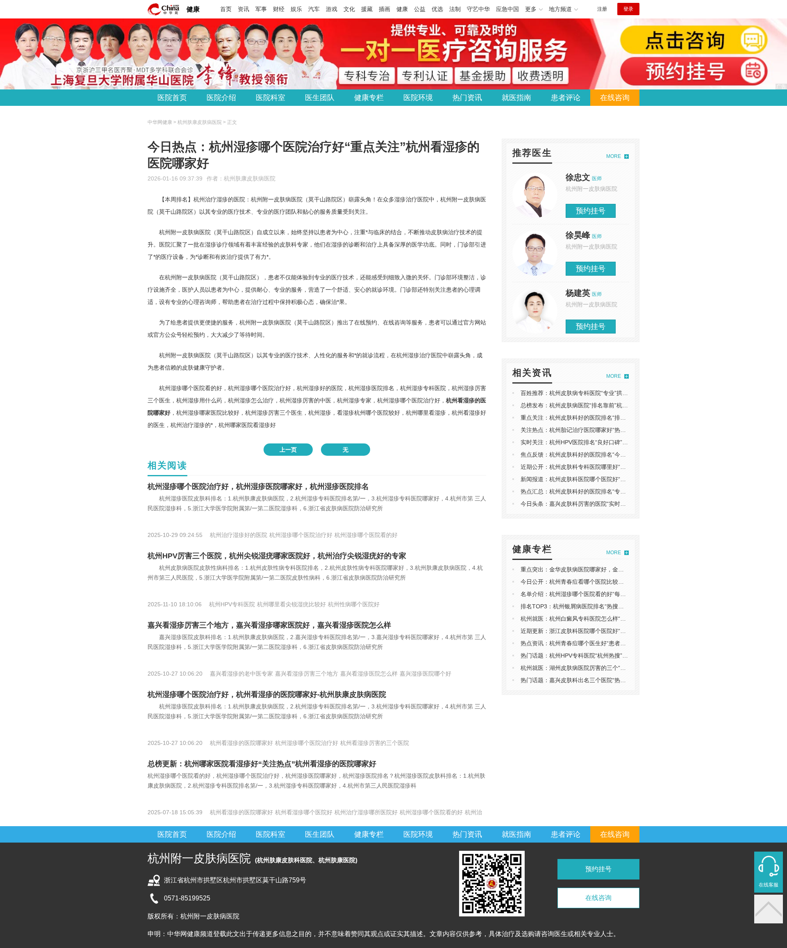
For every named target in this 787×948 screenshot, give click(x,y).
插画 (384, 9)
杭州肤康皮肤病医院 (249, 178)
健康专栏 (369, 98)
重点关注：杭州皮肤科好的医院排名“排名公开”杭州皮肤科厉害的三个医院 (614, 417)
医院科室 (270, 98)
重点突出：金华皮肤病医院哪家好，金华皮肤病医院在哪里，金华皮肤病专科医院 (624, 569)
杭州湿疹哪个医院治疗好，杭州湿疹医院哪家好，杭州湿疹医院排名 (258, 486)
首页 (226, 9)
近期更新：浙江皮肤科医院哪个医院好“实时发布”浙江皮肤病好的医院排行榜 (617, 631)
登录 (628, 9)
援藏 (367, 9)
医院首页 (172, 98)
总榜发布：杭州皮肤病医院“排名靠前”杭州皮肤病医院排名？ (597, 405)
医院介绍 (221, 98)
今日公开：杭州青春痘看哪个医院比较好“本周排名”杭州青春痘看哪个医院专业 (620, 581)
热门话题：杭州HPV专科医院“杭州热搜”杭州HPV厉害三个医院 (600, 655)
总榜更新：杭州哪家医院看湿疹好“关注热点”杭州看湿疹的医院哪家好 (262, 764)
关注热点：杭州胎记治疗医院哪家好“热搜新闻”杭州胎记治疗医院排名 (609, 430)
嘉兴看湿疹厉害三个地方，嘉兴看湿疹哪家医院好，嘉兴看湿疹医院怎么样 (269, 625)
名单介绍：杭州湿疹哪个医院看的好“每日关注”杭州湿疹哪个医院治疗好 (612, 594)
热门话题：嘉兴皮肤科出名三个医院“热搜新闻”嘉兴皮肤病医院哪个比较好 (614, 680)
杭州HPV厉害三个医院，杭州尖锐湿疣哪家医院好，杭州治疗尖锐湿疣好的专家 (277, 556)
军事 (261, 9)
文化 (349, 9)
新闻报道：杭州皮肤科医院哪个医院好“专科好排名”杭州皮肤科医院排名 (612, 479)
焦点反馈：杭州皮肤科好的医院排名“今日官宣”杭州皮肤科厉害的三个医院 (614, 454)
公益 (419, 9)
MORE (613, 156)
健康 (193, 9)
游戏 (331, 9)
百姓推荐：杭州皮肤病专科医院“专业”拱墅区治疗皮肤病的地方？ (603, 393)
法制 (455, 9)
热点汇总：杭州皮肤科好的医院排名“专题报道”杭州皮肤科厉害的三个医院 (614, 491)
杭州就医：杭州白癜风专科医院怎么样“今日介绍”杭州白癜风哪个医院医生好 (617, 618)
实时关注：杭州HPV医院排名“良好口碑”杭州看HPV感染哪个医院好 (606, 442)
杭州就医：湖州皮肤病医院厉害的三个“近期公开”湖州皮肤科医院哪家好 (612, 668)
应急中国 (507, 9)
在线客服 (768, 885)
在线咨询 (615, 98)
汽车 (314, 9)
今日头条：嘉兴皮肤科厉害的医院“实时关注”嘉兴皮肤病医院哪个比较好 (612, 503)
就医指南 (516, 98)
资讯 (243, 9)
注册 (602, 9)
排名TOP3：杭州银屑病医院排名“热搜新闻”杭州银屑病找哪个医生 (605, 606)
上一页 (288, 449)
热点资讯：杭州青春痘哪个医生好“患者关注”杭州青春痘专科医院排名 (609, 643)
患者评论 (565, 98)
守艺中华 (478, 9)
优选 (437, 9)
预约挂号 (590, 211)
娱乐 (296, 9)
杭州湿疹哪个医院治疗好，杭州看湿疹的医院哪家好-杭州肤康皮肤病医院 (267, 694)
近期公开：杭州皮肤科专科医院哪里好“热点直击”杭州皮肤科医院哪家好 (612, 467)
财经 (278, 9)
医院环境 (418, 98)
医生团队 (319, 98)
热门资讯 (467, 98)
